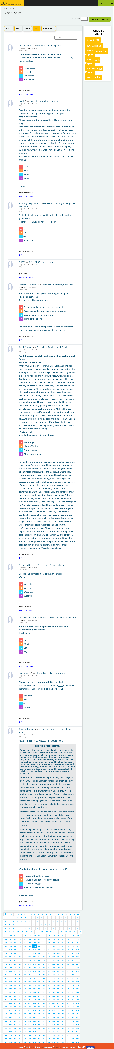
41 (9, 921)
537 (39, 1028)
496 (73, 1017)
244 (15, 964)
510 (63, 1021)
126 (63, 935)
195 (10, 953)
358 (25, 989)
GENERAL (48, 28)
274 (6, 971)
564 (15, 1035)
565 (20, 1035)
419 (10, 1003)
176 (73, 946)
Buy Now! (90, 1047)
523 (49, 1025)
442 (44, 1007)
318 (63, 978)
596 (15, 1042)
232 (34, 960)
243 (10, 964)
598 (25, 1042)
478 (63, 1014)
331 (49, 982)
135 (29, 939)
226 (6, 960)
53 (57, 921)
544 (73, 1028)
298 (44, 975)
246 (25, 964)
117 (20, 935)
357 (20, 989)
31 (45, 918)
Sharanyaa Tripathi (28, 284)
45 (25, 921)
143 (68, 939)
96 (77, 928)
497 (77, 1017)
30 (41, 918)
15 (58, 914)
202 (44, 953)
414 (63, 1000)
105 (42, 932)
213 (20, 957)
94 (69, 928)
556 (53, 1032)
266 (44, 968)
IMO (27, 28)
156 (53, 943)
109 (61, 932)
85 (33, 928)
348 (53, 985)
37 (69, 918)
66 (33, 925)
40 (5, 921)
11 (42, 914)
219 (49, 957)
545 (77, 1028)
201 (39, 953)
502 (25, 1021)
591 (68, 1039)
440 (34, 1007)
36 (65, 918)
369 (77, 989)
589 (58, 1039)
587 (49, 1039)
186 (44, 950)
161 (77, 943)
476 (53, 1014)
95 (73, 928)
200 (34, 953)
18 (70, 914)
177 (77, 946)
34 (57, 918)
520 (34, 1025)
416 (73, 1000)
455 (29, 1010)
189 (58, 950)
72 (57, 925)
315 (49, 978)
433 (77, 1003)
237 (58, 960)
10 (38, 914)
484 (15, 1017)
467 (10, 1014)
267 (49, 968)
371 (10, 992)
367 (68, 989)
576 (73, 1035)
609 (77, 1042)
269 (58, 968)
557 (58, 1032)
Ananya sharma (26, 729)
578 (6, 1039)
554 (44, 1032)
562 (6, 1035)
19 (74, 914)
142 (63, 939)
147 (10, 943)
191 (68, 950)
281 (39, 971)
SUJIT (21, 262)
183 (29, 950)
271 (68, 968)
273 (77, 968)
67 (37, 925)
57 (73, 921)
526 (63, 1025)
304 (73, 975)
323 (10, 982)
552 (34, 1032)
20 (78, 914)
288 (73, 971)
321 (77, 978)
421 (20, 1003)
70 (49, 925)
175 (68, 946)
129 (77, 935)
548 (15, 1032)
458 (44, 1010)
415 (68, 1000)
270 (63, 968)
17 (66, 914)
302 (63, 975)
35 (61, 918)
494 (63, 1017)
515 (10, 1025)
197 (20, 953)
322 (6, 982)
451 (10, 1010)
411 (49, 1000)
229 (20, 960)
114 (6, 935)
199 (29, 953)
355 (10, 989)
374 (25, 992)
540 (53, 1028)
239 (68, 960)
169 (39, 946)
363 (49, 989)
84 (29, 928)
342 (25, 985)
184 (34, 950)
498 (6, 1021)
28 (33, 918)
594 (6, 1042)
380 (53, 992)
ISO (18, 28)
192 (73, 950)
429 (58, 1003)
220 (53, 957)
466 (6, 1014)
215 (29, 957)
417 (77, 1000)
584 (34, 1039)
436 (15, 1007)
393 (39, 996)
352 (73, 985)
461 (58, 1010)
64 (25, 925)
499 (10, 1021)
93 (65, 928)
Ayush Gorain (25, 347)
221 (58, 957)
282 (44, 971)
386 (6, 996)
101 (22, 932)
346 (44, 985)
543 (68, 1028)
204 (53, 953)
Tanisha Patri (25, 45)
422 (25, 1003)
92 (61, 928)
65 (29, 925)
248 (34, 964)
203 (49, 953)
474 (44, 1014)
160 (73, 943)
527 (68, 1025)
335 (68, 982)
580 (15, 1039)
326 (25, 982)
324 (15, 982)
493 (58, 1017)
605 (58, 1042)
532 (15, 1028)
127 (68, 935)
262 (25, 968)
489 (39, 1017)
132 (15, 939)
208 (73, 953)
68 (41, 925)
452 (15, 1010)
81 (17, 928)
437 (20, 1007)
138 (44, 939)
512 (73, 1021)
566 (25, 1035)
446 (63, 1007)
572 (53, 1035)
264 (34, 968)
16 (62, 914)
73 (61, 925)
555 (49, 1032)
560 (73, 1032)
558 (63, 1032)
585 (39, 1039)
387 (10, 996)
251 (49, 964)
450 (6, 1010)
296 (34, 975)
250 (44, 964)
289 (77, 971)
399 (68, 996)
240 (73, 960)
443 (49, 1007)
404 (15, 1000)
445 (58, 1007)
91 (57, 928)
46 (29, 921)
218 (44, 957)
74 (65, 925)
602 (44, 1042)
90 (53, 928)
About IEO (93, 40)
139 (49, 939)
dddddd (47, 148)
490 (44, 1017)
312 (34, 978)
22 (9, 918)
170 (44, 946)
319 (68, 978)
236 (53, 960)
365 (58, 989)
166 (25, 946)
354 (6, 989)
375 (29, 992)
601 (39, 1042)
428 (53, 1003)
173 (58, 946)
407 (29, 1000)
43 (17, 921)
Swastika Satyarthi (27, 617)
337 (77, 982)
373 (20, 992)
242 (6, 964)
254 (63, 964)
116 (15, 935)
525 (58, 1025)
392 (34, 996)
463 (68, 1010)
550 (25, 1032)
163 (10, 946)
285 (58, 971)
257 (77, 964)
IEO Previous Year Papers (96, 52)
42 (13, 921)
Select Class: (76, 18)
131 (10, 939)
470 (25, 1014)
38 (73, 918)
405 (20, 1000)
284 (53, 971)
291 (10, 975)
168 (34, 946)
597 (20, 1042)
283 (49, 971)
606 (63, 1042)
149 (20, 943)
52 (53, 921)
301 (58, 975)
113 (80, 932)
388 (15, 996)
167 (29, 946)
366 (63, 989)
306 (6, 978)
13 (50, 914)
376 (34, 992)
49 (41, 921)
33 (53, 918)
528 (73, 1025)
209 (77, 953)
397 (58, 996)
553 (39, 1032)
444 (53, 1007)
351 (68, 985)
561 (77, 1032)
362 (44, 989)
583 (29, 1039)
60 (9, 925)
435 (10, 1007)
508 (53, 1021)
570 (44, 1035)
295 (29, 975)
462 (63, 1010)
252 (53, 964)
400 (73, 996)
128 (73, 935)
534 (25, 1028)
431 (68, 1003)
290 (6, 975)
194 (6, 953)
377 (39, 992)
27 (29, 918)
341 (20, 985)
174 (63, 946)
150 (25, 943)
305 (77, 975)
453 (20, 1010)
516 (15, 1025)
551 (29, 1032)
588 (53, 1039)
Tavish (22, 101)
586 (44, 1039)
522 (44, 1025)
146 (6, 943)
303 (68, 975)
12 (46, 914)
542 (63, 1028)
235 (49, 960)
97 (5, 932)
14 (54, 914)
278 (25, 971)
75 (69, 925)
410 (44, 1000)
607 (68, 1042)
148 (15, 943)
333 (58, 982)
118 (25, 935)
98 (9, 932)
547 (10, 1032)
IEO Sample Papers (92, 61)
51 (49, 921)
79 (9, 928)
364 (53, 989)
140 (53, 939)
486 (25, 1017)
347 (49, 985)
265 (39, 968)
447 (68, 1007)
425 (39, 1003)
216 (34, 957)
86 (37, 928)
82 (21, 928)
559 (68, 1032)
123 (49, 935)
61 (13, 925)
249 (39, 964)
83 (25, 928)
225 (77, 957)
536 (34, 1028)
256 (73, 964)
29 (37, 918)
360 (34, 989)
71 (53, 925)
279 (29, 971)
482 (6, 1017)
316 (53, 978)
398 (63, 996)
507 (49, 1021)
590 (63, 1039)
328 (34, 982)
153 (39, 943)
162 (6, 946)
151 (29, 943)
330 (44, 982)
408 (34, 1000)
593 (77, 1039)
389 (20, 996)
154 (44, 943)
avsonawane (25, 673)
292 (15, 975)
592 (73, 1039)
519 (29, 1025)
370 (6, 992)
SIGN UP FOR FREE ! (106, 3)
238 (63, 960)
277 (20, 971)
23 (13, 918)
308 (15, 978)
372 (15, 992)
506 (44, 1021)
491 (49, 1017)
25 (21, 918)
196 (15, 953)
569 (39, 1035)
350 (63, 985)
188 (53, 950)
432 (73, 1003)
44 (21, 921)
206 (63, 953)
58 (77, 921)
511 (68, 1021)
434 (6, 1007)
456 (34, 1010)
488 (34, 1017)
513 (77, 1021)
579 (10, 1039)
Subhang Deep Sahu (28, 203)
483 (10, 1017)
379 (49, 992)
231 (29, 960)
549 (20, 1032)
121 (39, 935)
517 (20, 1025)
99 (13, 932)
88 (45, 928)
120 (34, 935)
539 (49, 1028)
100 (18, 932)
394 (44, 996)
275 (10, 971)
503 (29, 1021)
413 (58, 1000)
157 (58, 943)
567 (29, 1035)
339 (10, 985)
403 (10, 1000)
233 (39, 960)
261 (20, 968)
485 (20, 1017)
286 (63, 971)
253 (58, 964)
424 (34, 1003)
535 (29, 1028)
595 (10, 1042)
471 (29, 1014)
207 (68, 953)
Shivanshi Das (25, 565)
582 (25, 1039)
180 (15, 950)
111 (70, 932)
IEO (37, 28)
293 (20, 975)
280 (34, 971)
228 (15, 960)
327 (29, 982)
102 (27, 932)
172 (53, 946)
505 (39, 1021)
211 (10, 957)
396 (53, 996)
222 (63, 957)
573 (58, 1035)
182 (25, 950)
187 (49, 950)
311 (29, 978)
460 (53, 1010)
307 (10, 978)
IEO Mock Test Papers (94, 70)
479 (68, 1014)
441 (39, 1007)
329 (39, 982)
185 (39, 950)
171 (49, 946)
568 (34, 1035)
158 (63, 943)
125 (58, 935)
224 (73, 957)
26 (25, 918)
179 (10, 950)
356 (15, 989)
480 (73, 1014)
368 (73, 989)
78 (5, 928)
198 (25, 953)
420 (15, 1003)
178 (6, 950)
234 (44, 960)
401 (77, 996)
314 (44, 978)
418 (6, 1003)
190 (63, 950)
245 (20, 964)
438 (25, 1007)
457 (39, 1010)
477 (58, 1014)
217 (39, 957)
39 (77, 918)
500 (15, 1021)
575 (68, 1035)
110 (65, 932)
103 (32, 932)
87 (41, 928)
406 (25, 1000)
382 (63, 992)
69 (45, 925)
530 (6, 1028)
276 (15, 971)
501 (20, 1021)
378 (44, 992)
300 (53, 975)
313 (39, 978)
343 (29, 985)
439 (29, 1007)
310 (25, 978)
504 (34, 1021)
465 (77, 1010)
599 (29, 1042)
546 (6, 1032)
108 (56, 932)
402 (6, 1000)
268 (53, 968)
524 (53, 1025)
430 (63, 1003)
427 (49, 1003)
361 (39, 989)
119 (29, 935)
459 (49, 1010)
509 (58, 1021)
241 (77, 960)
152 (34, 943)
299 (49, 975)
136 (34, 939)
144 (73, 939)
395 (49, 996)
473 (39, 1014)
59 (5, 925)
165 (20, 946)
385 (77, 992)
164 (15, 946)
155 (49, 943)
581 (20, 1039)
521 (39, 1025)
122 (44, 935)
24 (17, 918)
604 (53, 1042)
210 (6, 957)
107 (51, 932)
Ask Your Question (100, 19)
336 (73, 982)
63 (21, 925)
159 (68, 943)
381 (58, 992)
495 (68, 1017)
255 (68, 964)
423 (29, 1003)
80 (13, 928)
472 (34, 1014)
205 (58, 953)
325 (20, 982)
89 (49, 928)
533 (20, 1028)
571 (49, 1035)
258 (6, 968)
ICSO (9, 28)
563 (10, 1035)
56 (69, 921)
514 (6, 1025)
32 (49, 918)
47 (33, 921)
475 (49, 1014)
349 (58, 985)
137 (39, 939)
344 (34, 985)
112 (75, 932)
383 (68, 992)
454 (25, 1010)
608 (73, 1042)
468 (15, 1014)
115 (10, 935)
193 (77, 950)
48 (37, 921)
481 (77, 1014)
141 (58, 939)
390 (25, 996)
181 (20, 950)
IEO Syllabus (94, 45)
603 (49, 1042)
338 (6, 985)
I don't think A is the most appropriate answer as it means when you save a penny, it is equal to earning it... (46, 311)
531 (10, 1028)
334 (63, 982)
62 (17, 925)
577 (77, 1035)
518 (25, 1025)
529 (77, 1025)
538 (44, 1028)
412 (53, 1000)
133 (20, 939)
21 (5, 918)
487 (29, 1017)
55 (65, 921)
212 (15, 957)
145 (77, 939)
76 (73, 925)
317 (58, 978)
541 (58, 1028)
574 (63, 1035)
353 (77, 985)
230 (25, 960)
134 (25, 939)
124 (53, 935)
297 (39, 975)
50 (45, 921)
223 (68, 957)
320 (73, 978)
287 (68, 971)
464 (73, 1010)
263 (29, 968)
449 (77, 1007)
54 (61, 921)
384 (73, 992)
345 (39, 985)
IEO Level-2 (93, 77)
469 (20, 1014)
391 (29, 996)
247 (29, 964)
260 (15, 968)
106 (46, 932)
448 (73, 1007)
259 (10, 968)
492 (53, 1017)
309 (20, 978)
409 (39, 1000)
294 (25, 975)
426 (44, 1003)
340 (15, 985)
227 (10, 960)
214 (25, 957)
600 (34, 1042)
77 (77, 925)
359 (29, 989)
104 (37, 932)
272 (73, 968)
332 (53, 982)
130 (6, 939)
